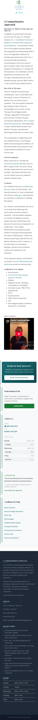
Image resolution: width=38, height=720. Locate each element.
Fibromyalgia (9, 519)
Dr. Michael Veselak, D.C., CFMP (19, 5)
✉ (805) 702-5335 (10, 431)
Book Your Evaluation (19, 378)
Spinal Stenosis (9, 508)
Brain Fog (7, 515)
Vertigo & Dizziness (11, 526)
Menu (20, 13)
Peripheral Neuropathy (12, 523)
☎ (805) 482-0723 (11, 426)
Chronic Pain (8, 534)
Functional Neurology (20, 43)
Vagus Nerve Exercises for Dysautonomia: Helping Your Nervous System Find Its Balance (18, 665)
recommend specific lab (13, 164)
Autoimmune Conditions (13, 530)
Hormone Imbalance (11, 538)
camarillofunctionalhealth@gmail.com (19, 620)
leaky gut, (18, 195)
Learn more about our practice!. (13, 595)
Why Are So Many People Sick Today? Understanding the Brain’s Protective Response (17, 653)
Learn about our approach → (13, 490)
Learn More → (19, 406)
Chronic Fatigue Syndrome (13, 511)
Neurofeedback (10, 45)
